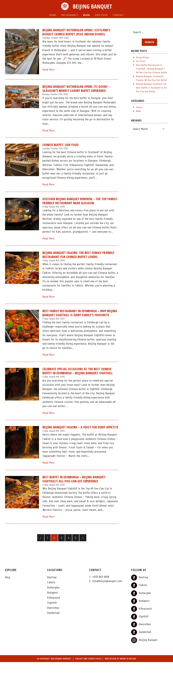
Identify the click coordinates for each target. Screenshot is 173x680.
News (138, 110)
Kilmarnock (53, 597)
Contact (118, 15)
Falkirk (51, 582)
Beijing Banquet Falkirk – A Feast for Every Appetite (80, 427)
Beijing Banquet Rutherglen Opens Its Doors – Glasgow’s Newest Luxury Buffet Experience (76, 89)
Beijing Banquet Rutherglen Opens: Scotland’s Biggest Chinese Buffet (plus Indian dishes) (76, 32)
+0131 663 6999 (100, 576)
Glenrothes (53, 607)
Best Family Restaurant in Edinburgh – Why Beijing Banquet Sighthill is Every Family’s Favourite (79, 313)
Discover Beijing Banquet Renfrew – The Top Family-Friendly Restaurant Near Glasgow (80, 201)
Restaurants (69, 15)
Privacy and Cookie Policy (89, 658)
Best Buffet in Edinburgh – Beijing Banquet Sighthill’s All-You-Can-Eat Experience (73, 479)
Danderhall (53, 613)
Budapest (52, 592)
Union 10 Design (128, 658)
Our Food (101, 15)
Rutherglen (53, 587)
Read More (48, 69)
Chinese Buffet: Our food (60, 145)
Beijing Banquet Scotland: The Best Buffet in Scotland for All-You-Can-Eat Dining (151, 87)
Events (139, 107)
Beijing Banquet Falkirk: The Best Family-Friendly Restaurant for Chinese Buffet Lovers (78, 255)
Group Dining (142, 57)
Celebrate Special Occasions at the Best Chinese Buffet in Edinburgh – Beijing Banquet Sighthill (77, 371)
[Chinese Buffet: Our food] (22, 160)
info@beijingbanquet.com (107, 581)
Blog (86, 15)
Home (52, 15)
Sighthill (52, 602)
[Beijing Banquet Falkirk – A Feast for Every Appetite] (22, 442)
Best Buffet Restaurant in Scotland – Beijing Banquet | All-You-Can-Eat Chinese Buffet (151, 68)
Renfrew (52, 577)
